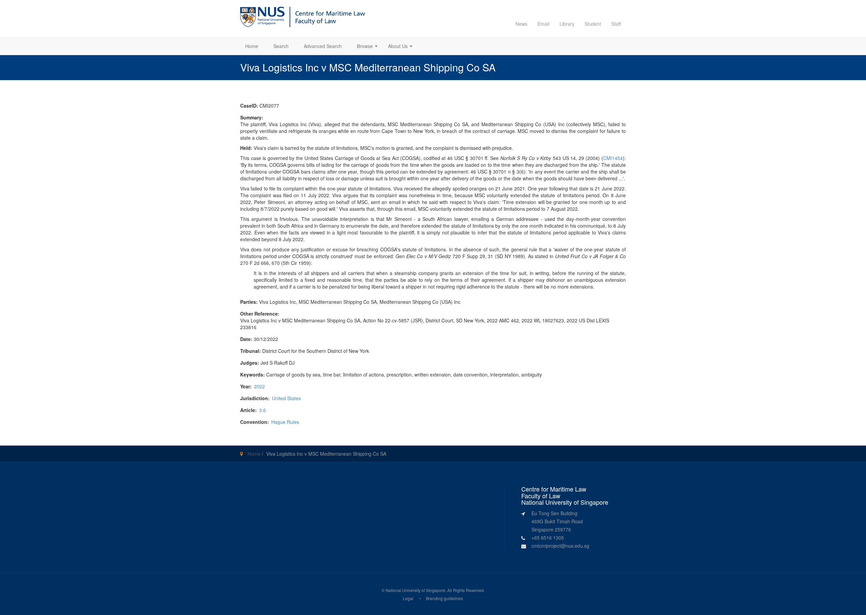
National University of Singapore (415, 590)
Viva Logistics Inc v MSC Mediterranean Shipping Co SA (326, 453)
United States (286, 398)
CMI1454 (613, 158)
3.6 (262, 410)
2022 (259, 386)
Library (567, 23)
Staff (616, 23)
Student (593, 23)
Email (543, 23)
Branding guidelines (444, 598)
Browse (362, 47)
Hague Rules (285, 421)
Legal (408, 598)
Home (251, 46)
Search (281, 46)
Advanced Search (323, 46)
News (521, 23)
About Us (395, 47)
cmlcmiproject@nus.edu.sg (560, 545)
